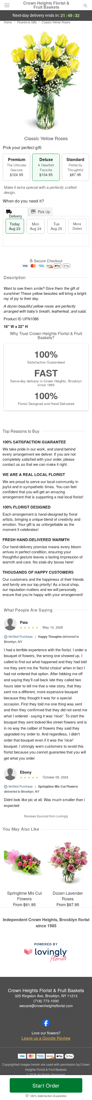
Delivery (15, 214)
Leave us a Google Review (46, 1038)
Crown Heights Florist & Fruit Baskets (46, 5)
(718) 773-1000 (46, 1000)
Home (8, 22)
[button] (81, 1088)
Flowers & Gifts (27, 22)
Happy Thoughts (50, 636)
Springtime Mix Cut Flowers (58, 786)
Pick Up (44, 211)
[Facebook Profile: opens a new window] (46, 1022)
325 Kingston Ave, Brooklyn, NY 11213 (46, 995)
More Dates (77, 226)
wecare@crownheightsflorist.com (46, 1005)
